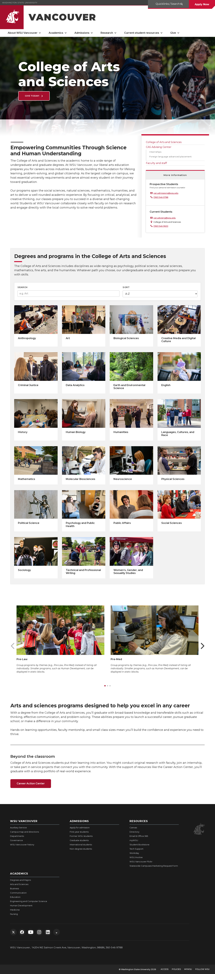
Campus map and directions (24, 832)
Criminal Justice (28, 385)
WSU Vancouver (23, 821)
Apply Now (202, 4)
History (22, 432)
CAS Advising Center (158, 147)
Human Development (21, 905)
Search (22, 287)
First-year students (79, 832)
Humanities (120, 432)
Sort (126, 287)
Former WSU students (81, 836)
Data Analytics (75, 385)
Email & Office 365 (139, 836)
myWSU (134, 840)
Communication (18, 892)
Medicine (15, 909)
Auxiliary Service (18, 827)
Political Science (28, 522)
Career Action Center (31, 783)
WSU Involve (136, 857)
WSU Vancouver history (22, 844)
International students (81, 844)
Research (107, 32)
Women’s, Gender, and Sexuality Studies (128, 572)
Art (68, 338)
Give (173, 32)
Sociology (24, 570)
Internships (155, 152)
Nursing (14, 914)
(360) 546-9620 (160, 226)
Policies (176, 969)
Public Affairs (122, 522)
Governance (16, 840)
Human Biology (75, 432)
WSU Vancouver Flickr (141, 861)
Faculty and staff (156, 163)
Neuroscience (122, 479)
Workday (134, 853)
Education (15, 897)
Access (164, 969)
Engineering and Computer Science (28, 901)
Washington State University (19, 2)
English (165, 385)
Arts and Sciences (19, 884)
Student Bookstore (139, 844)
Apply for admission (80, 827)
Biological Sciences (126, 338)
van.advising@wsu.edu (164, 218)
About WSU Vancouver (22, 32)
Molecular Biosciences (80, 479)
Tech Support (136, 849)
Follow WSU (202, 969)
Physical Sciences (172, 479)
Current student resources (141, 32)
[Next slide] (202, 645)
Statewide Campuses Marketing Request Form (154, 866)
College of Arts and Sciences (163, 142)
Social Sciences (171, 522)
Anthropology (27, 338)
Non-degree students (81, 849)
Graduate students (79, 840)
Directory (134, 832)
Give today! (32, 96)
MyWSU (188, 969)
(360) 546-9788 (160, 197)
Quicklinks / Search (167, 3)
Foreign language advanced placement (170, 156)
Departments (17, 836)
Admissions (81, 32)
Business (14, 888)
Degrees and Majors (20, 880)
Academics (56, 32)
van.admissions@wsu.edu (165, 193)
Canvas (133, 827)
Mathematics (26, 479)
